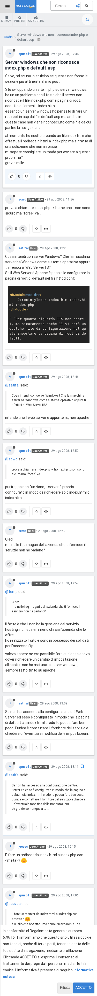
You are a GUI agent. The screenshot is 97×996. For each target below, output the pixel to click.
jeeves (23, 846)
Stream (6, 20)
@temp (11, 592)
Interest (19, 20)
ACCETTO (84, 988)
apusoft (24, 54)
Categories (36, 20)
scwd (22, 199)
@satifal (12, 385)
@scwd (11, 459)
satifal (23, 248)
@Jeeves (13, 904)
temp (22, 531)
